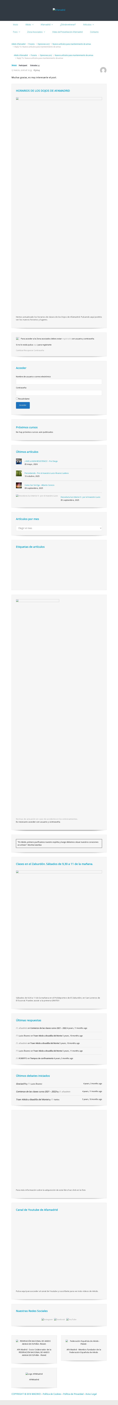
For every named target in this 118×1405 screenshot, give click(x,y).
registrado (66, 338)
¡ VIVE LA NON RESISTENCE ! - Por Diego (41, 461)
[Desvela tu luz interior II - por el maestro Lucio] (37, 496)
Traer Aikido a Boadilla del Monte (47, 1035)
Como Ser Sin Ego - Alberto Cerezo (39, 485)
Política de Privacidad (73, 1394)
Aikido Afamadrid (18, 44)
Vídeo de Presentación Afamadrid (67, 32)
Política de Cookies (52, 1394)
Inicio (15, 24)
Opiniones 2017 (44, 44)
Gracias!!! (20, 1083)
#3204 (37, 70)
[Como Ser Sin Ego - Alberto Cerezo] (19, 485)
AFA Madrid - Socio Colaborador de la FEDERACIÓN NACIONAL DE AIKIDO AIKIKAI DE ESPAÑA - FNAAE (34, 1352)
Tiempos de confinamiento (42, 1058)
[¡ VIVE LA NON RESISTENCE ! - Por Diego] (19, 461)
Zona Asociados (35, 32)
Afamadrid (45, 24)
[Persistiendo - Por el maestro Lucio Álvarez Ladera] (19, 473)
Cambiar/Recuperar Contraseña (30, 350)
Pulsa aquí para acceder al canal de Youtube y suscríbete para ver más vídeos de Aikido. (57, 1291)
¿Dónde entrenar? (68, 24)
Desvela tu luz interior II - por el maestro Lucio (80, 497)
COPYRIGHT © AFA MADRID (26, 1394)
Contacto (94, 32)
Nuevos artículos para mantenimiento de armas (72, 44)
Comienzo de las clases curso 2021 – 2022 (48, 1028)
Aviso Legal (91, 1394)
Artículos (87, 24)
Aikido (28, 24)
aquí (35, 344)
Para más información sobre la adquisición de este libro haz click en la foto (51, 1190)
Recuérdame (23, 398)
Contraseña (21, 387)
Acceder (22, 405)
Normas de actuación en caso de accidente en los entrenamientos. (47, 819)
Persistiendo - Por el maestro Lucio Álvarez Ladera (46, 473)
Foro (15, 32)
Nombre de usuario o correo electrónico (33, 376)
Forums (31, 44)
